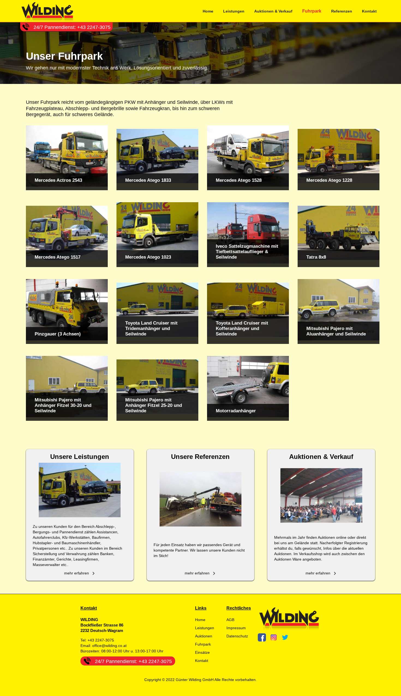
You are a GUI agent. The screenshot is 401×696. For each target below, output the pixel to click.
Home (208, 11)
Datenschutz (237, 636)
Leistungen (233, 11)
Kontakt (369, 11)
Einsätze (202, 652)
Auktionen (203, 636)
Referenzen (341, 11)
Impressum (236, 628)
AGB (230, 620)
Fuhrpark (311, 11)
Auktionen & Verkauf (273, 11)
